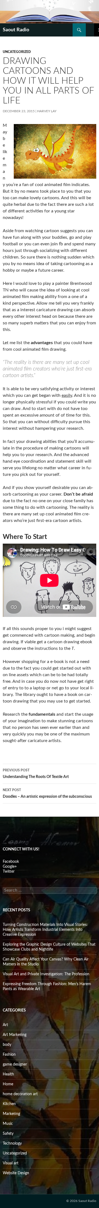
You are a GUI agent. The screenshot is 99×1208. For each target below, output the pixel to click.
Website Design (16, 1173)
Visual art (10, 1163)
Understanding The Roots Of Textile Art (36, 774)
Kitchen (9, 1104)
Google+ (10, 867)
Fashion (9, 1055)
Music (8, 1124)
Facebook (11, 862)
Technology (12, 1143)
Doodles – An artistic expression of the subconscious (47, 793)
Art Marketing (14, 1035)
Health (8, 1074)
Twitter (9, 871)
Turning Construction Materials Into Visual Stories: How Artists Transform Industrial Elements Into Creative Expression (45, 930)
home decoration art (20, 1094)
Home (8, 1084)
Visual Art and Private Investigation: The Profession (46, 974)
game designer (15, 1064)
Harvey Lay (46, 111)
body (7, 1045)
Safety (8, 1134)
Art (5, 1025)
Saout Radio (16, 29)
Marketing (11, 1114)
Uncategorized (17, 52)
